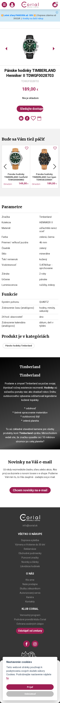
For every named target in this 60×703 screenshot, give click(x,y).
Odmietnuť (30, 693)
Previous (5, 166)
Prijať (30, 687)
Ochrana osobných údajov (30, 623)
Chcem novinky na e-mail (30, 490)
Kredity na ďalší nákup (33, 18)
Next (54, 166)
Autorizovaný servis (30, 593)
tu (7, 678)
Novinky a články (30, 562)
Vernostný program (30, 615)
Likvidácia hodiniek (30, 566)
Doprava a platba (30, 540)
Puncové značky (30, 557)
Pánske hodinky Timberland (18, 346)
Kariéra (30, 597)
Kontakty (30, 601)
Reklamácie (30, 549)
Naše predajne (30, 584)
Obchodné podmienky (30, 553)
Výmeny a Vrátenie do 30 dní (30, 544)
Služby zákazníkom (30, 588)
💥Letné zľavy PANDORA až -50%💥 (18, 15)
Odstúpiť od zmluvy (30, 630)
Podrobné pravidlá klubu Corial (30, 619)
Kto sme (30, 580)
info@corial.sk (30, 525)
